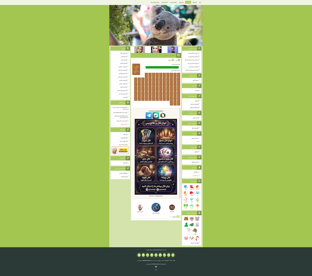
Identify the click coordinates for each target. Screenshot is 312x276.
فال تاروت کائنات (123, 63)
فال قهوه (197, 101)
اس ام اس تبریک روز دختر (193, 63)
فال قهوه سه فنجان (195, 104)
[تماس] (156, 255)
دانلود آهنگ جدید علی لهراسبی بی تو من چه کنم (121, 108)
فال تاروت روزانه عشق (122, 90)
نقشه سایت (148, 264)
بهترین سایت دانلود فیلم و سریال (120, 112)
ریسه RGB (196, 172)
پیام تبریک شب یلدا (123, 144)
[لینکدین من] (139, 255)
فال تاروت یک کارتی (156, 31)
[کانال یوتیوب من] (143, 255)
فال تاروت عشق (123, 87)
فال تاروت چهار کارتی (122, 70)
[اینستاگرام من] (160, 255)
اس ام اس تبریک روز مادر (193, 53)
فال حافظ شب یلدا (123, 141)
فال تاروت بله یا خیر (123, 94)
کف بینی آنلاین (196, 118)
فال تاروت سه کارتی (123, 66)
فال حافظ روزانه (124, 138)
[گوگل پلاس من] (147, 255)
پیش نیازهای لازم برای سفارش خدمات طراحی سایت (121, 116)
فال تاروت (188, 2)
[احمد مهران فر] (173, 50)
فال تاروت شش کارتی (122, 77)
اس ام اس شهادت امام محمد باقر (192, 60)
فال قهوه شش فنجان (194, 107)
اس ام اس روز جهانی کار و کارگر (192, 70)
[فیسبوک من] (164, 255)
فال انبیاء (197, 90)
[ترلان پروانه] (156, 50)
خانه (200, 2)
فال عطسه (125, 163)
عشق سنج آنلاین (195, 162)
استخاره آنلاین (165, 2)
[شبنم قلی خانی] (139, 50)
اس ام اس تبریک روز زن (194, 66)
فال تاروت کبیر (124, 56)
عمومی (170, 217)
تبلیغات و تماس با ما (155, 2)
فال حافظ (195, 2)
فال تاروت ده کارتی (123, 83)
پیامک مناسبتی (173, 2)
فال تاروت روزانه (123, 53)
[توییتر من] (151, 255)
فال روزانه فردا (124, 176)
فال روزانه (181, 2)
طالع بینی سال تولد (195, 243)
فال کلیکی (196, 152)
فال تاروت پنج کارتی (123, 73)
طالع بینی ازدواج (195, 128)
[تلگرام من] (168, 255)
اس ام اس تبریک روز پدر (193, 56)
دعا (198, 141)
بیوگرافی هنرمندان (123, 173)
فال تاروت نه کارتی (123, 80)
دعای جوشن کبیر (195, 138)
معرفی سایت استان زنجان (122, 121)
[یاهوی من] (173, 255)
